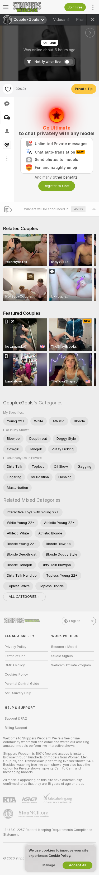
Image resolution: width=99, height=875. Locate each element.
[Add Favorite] (8, 89)
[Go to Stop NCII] (34, 814)
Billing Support (16, 728)
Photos (84, 19)
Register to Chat (56, 186)
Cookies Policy (16, 674)
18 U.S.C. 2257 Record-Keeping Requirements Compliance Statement (47, 832)
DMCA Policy (15, 665)
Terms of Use (15, 656)
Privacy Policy (15, 647)
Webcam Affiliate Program (71, 665)
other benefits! (65, 177)
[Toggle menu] (6, 7)
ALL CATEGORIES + (24, 597)
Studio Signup (62, 656)
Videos (61, 19)
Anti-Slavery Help (18, 693)
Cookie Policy (59, 856)
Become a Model (64, 647)
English (74, 621)
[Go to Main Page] (31, 7)
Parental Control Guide (22, 684)
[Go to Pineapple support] (8, 814)
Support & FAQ (16, 718)
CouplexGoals (18, 402)
